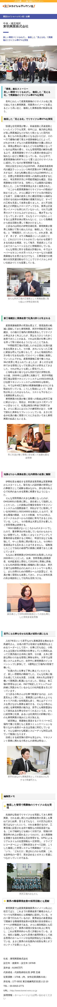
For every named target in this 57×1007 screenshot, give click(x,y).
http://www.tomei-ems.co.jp (23, 990)
